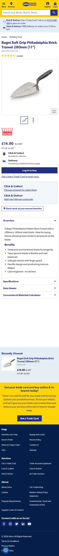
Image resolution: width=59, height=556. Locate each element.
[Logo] (29, 4)
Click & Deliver (35, 468)
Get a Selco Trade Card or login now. (20, 176)
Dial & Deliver (7, 474)
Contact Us (34, 445)
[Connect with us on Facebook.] (4, 524)
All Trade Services (36, 474)
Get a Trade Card (9, 463)
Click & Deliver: (13, 26)
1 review (20, 56)
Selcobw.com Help (10, 434)
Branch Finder (7, 440)
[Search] (54, 13)
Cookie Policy (8, 550)
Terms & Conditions (10, 541)
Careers (5, 492)
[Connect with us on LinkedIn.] (23, 524)
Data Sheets (9, 288)
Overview (8, 220)
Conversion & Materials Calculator (22, 295)
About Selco (7, 487)
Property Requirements (11, 501)
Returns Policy (35, 440)
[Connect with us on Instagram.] (10, 524)
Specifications (11, 281)
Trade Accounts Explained (40, 463)
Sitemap (32, 450)
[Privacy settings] (5, 550)
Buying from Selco (37, 434)
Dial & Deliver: (13, 20)
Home (4, 37)
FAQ (3, 450)
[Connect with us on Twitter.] (16, 524)
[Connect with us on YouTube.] (29, 524)
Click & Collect (8, 468)
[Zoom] (54, 111)
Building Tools (16, 37)
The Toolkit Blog (36, 487)
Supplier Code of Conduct (13, 510)
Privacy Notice (8, 546)
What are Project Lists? (11, 445)
